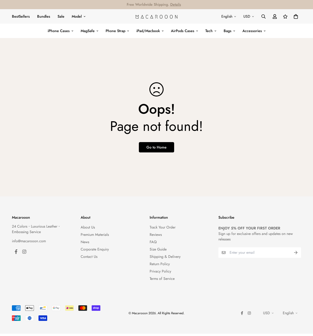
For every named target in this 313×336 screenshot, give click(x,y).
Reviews (156, 234)
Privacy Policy (160, 271)
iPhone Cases (59, 30)
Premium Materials (95, 234)
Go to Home (156, 147)
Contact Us (89, 256)
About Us (88, 227)
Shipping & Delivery (165, 256)
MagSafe (88, 30)
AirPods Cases (182, 30)
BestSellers (21, 16)
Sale (61, 16)
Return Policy (160, 264)
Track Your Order (163, 227)
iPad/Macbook (148, 30)
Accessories (252, 30)
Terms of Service (162, 278)
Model (77, 16)
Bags (227, 30)
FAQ (153, 242)
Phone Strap (115, 30)
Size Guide (158, 249)
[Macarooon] (156, 16)
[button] (295, 16)
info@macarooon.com (29, 241)
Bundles (43, 16)
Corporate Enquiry (95, 249)
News (85, 242)
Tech (209, 30)
